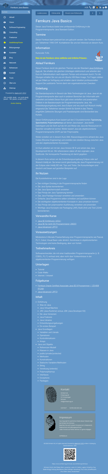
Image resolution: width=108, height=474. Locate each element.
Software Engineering (14, 27)
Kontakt (9, 73)
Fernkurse (56, 13)
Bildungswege (11, 47)
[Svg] (97, 8)
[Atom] (104, 8)
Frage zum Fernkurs (73, 13)
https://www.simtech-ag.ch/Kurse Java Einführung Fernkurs (70, 464)
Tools (8, 78)
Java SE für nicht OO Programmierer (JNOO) (57, 224)
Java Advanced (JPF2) (48, 227)
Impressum (63, 436)
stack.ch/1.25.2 (20, 93)
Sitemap (12, 88)
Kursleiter (9, 52)
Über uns (9, 83)
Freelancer (10, 37)
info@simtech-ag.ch (67, 401)
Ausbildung (42, 13)
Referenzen (10, 68)
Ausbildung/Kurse (13, 42)
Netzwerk (9, 63)
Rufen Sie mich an (76, 408)
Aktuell (8, 17)
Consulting (10, 32)
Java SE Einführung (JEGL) (49, 221)
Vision (8, 22)
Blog (11, 58)
